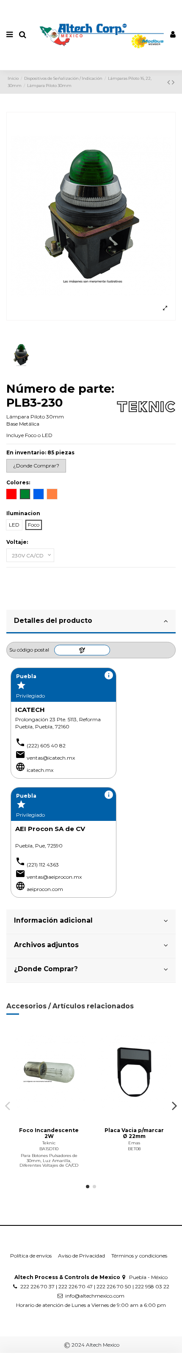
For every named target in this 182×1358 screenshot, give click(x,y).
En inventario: (26, 452)
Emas (134, 1143)
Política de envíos (31, 1255)
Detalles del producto (53, 621)
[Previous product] (169, 82)
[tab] (91, 622)
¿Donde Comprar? (46, 969)
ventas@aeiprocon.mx (54, 877)
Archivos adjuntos (46, 945)
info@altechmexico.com (94, 1296)
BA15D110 (48, 1148)
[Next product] (173, 82)
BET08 (134, 1148)
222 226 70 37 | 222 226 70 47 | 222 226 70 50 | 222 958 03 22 (94, 1286)
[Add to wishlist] (39, 1118)
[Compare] (49, 1118)
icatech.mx (40, 770)
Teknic (48, 1143)
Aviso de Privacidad (81, 1255)
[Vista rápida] (59, 1118)
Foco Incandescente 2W (49, 1133)
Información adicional (53, 920)
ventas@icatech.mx (51, 758)
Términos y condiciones (139, 1255)
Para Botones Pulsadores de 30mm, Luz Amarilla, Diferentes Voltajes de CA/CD (48, 1160)
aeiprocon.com (45, 889)
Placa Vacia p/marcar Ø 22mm (134, 1133)
